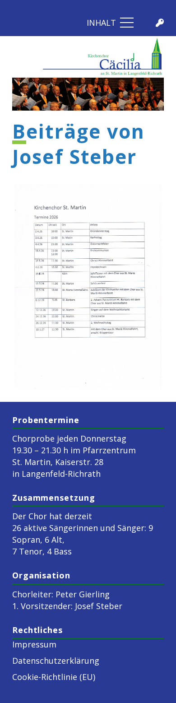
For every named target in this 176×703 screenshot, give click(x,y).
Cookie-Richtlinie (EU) (53, 676)
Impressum (34, 644)
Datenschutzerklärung (55, 660)
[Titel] (160, 22)
